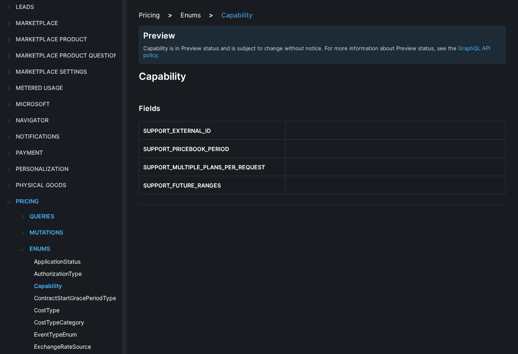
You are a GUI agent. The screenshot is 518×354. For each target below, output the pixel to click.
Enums (40, 248)
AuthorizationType (58, 273)
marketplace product (51, 39)
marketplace (37, 22)
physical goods (41, 184)
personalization (42, 168)
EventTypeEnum (55, 334)
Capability (48, 285)
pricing (27, 201)
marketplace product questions (68, 55)
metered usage (39, 87)
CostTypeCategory (59, 322)
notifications (37, 136)
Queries (42, 216)
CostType (46, 310)
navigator (32, 120)
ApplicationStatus (57, 261)
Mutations (46, 232)
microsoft (33, 103)
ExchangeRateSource (62, 346)
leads (25, 6)
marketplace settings (51, 71)
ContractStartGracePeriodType (75, 297)
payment (29, 152)
